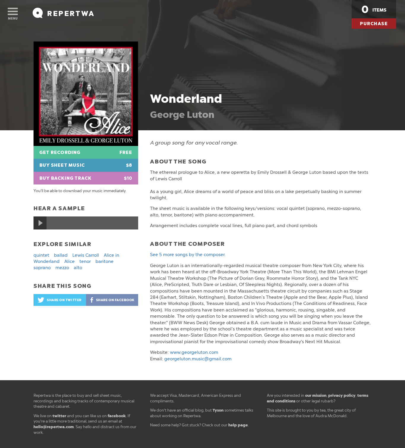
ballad (61, 255)
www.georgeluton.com (194, 352)
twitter (59, 415)
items (373, 9)
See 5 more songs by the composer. (188, 254)
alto (78, 267)
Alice (69, 261)
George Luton (182, 115)
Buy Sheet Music (85, 165)
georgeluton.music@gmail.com (198, 359)
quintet (41, 255)
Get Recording (85, 152)
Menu (13, 18)
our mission (315, 395)
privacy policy (341, 395)
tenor (85, 261)
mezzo (62, 267)
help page (238, 425)
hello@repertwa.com (54, 426)
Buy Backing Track (85, 178)
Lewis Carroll (85, 255)
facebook (117, 415)
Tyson (218, 410)
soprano (42, 267)
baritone (104, 261)
